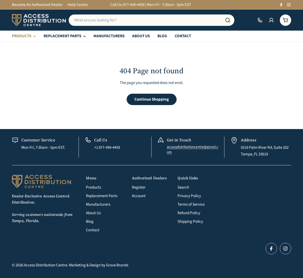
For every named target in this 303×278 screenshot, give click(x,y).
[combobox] (151, 20)
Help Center (77, 5)
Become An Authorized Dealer (37, 5)
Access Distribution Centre (45, 265)
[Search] (228, 20)
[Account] (271, 20)
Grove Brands (117, 265)
